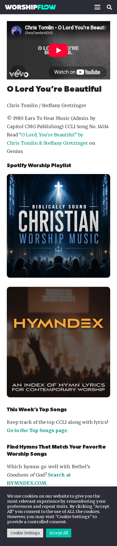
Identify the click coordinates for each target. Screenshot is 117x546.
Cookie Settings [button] (25, 533)
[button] (97, 7)
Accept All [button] (58, 533)
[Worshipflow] (30, 7)
